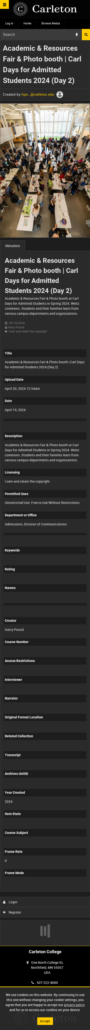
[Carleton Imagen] (45, 9)
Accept (45, 1021)
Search (86, 34)
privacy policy (74, 1004)
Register (14, 912)
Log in (9, 23)
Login (12, 902)
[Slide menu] (4, 4)
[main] (45, 493)
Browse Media (51, 23)
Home (27, 23)
